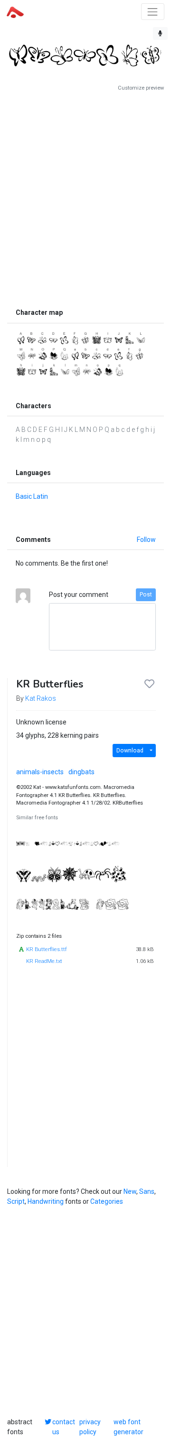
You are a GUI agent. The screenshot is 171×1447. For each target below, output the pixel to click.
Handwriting (46, 1201)
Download (129, 750)
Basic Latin (32, 496)
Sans (146, 1191)
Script (16, 1201)
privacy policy (90, 1427)
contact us (63, 1427)
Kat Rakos (40, 698)
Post (146, 594)
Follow (146, 539)
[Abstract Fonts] (15, 11)
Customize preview (141, 88)
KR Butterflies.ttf (46, 949)
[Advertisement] (85, 197)
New (130, 1191)
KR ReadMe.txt (44, 961)
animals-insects (40, 772)
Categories (106, 1201)
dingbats (81, 772)
